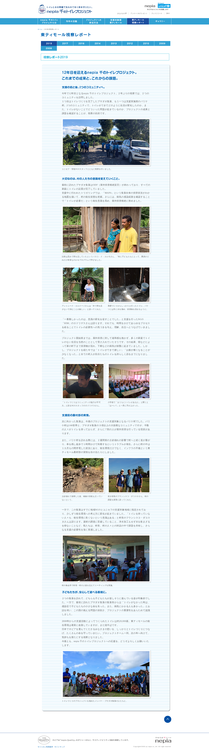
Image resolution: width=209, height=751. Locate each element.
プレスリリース (156, 13)
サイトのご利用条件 (45, 747)
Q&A (168, 13)
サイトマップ (59, 747)
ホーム (40, 29)
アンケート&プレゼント (139, 13)
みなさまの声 (122, 13)
